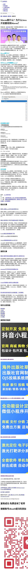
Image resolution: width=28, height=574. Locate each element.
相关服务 (3, 308)
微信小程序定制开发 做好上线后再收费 (8, 437)
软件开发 (9, 16)
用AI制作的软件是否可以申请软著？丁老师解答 (12, 292)
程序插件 (3, 311)
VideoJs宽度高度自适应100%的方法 (9, 240)
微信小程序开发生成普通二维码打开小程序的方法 (12, 256)
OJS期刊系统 (6, 7)
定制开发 (3, 315)
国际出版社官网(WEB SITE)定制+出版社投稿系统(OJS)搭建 (12, 398)
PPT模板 (3, 316)
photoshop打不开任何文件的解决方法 (9, 269)
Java (5, 194)
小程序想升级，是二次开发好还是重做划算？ (16, 197)
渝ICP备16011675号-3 (13, 494)
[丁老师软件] (4, 1)
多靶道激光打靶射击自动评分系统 (7, 475)
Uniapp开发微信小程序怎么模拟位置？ (10, 282)
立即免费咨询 (4, 487)
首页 (4, 4)
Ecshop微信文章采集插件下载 (8, 233)
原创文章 (5, 9)
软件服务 (5, 5)
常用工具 (5, 10)
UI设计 (2, 310)
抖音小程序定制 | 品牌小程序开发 (7, 359)
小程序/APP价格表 (11, 487)
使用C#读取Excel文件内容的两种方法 (9, 209)
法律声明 (7, 492)
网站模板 (3, 313)
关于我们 (3, 492)
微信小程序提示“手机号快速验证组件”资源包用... (12, 220)
